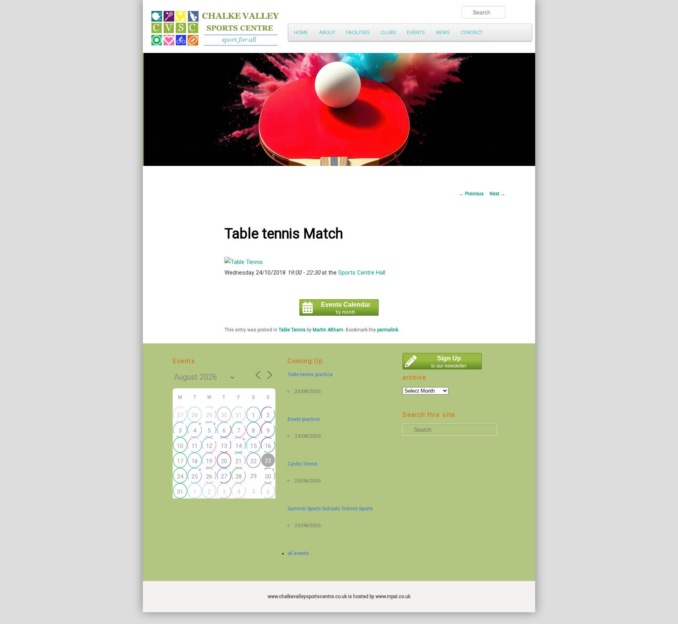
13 (224, 445)
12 (209, 445)
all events (298, 553)
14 (238, 445)
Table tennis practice (310, 374)
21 (238, 461)
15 (253, 445)
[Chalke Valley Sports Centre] (286, 25)
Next (497, 193)
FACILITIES (358, 32)
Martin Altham (328, 330)
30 (224, 415)
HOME (301, 32)
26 (209, 476)
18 (194, 461)
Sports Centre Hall (361, 272)
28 (194, 415)
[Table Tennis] (243, 262)
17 (180, 461)
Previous (471, 193)
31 (238, 415)
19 (209, 461)
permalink (387, 330)
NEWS (443, 32)
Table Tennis (292, 330)
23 (268, 460)
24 (180, 476)
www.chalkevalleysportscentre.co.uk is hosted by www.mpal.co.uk (339, 596)
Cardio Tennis (302, 464)
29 (209, 415)
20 (224, 461)
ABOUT (327, 32)
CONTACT (472, 32)
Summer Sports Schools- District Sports (330, 508)
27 (180, 415)
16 (268, 445)
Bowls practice (304, 419)
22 (253, 461)
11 (194, 445)
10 (180, 445)
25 (194, 476)
